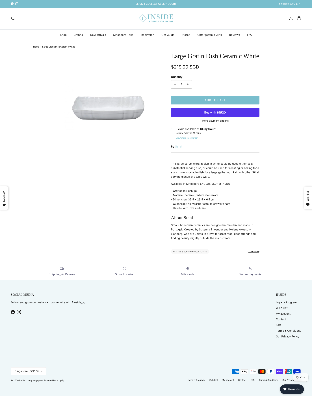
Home (36, 47)
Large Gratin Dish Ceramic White (58, 47)
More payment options (215, 120)
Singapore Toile (123, 34)
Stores (186, 34)
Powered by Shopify (54, 380)
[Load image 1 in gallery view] (108, 107)
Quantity (177, 77)
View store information (187, 137)
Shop (63, 34)
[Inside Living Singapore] (156, 18)
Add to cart (215, 100)
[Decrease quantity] (174, 84)
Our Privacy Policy (287, 336)
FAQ (249, 34)
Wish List (281, 308)
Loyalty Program (286, 302)
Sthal (178, 146)
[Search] (13, 18)
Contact (281, 319)
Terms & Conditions (288, 330)
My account (283, 313)
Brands (78, 34)
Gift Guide (167, 34)
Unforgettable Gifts (209, 34)
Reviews (234, 34)
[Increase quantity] (188, 84)
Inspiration (147, 34)
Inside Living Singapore (31, 380)
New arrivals (98, 34)
